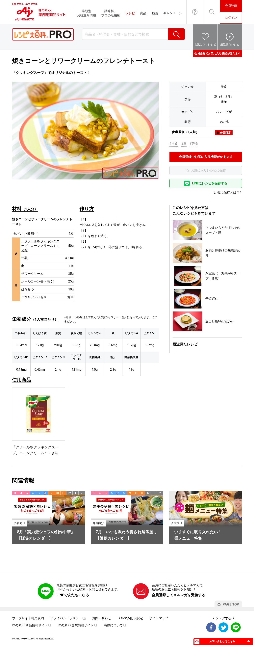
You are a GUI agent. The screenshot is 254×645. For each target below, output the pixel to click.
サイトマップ (158, 618)
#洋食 (194, 144)
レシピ (130, 13)
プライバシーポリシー (66, 618)
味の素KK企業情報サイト (76, 625)
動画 (155, 13)
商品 (143, 13)
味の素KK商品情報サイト (30, 625)
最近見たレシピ (229, 44)
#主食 (173, 144)
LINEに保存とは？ (227, 192)
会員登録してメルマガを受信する (178, 595)
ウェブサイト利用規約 (28, 618)
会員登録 (231, 6)
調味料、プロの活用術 (110, 13)
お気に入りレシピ (205, 44)
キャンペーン (172, 13)
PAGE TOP (231, 604)
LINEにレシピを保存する (209, 183)
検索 (176, 34)
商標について (113, 625)
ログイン (231, 17)
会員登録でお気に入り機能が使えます (217, 53)
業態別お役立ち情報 (86, 13)
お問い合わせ (195, 12)
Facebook (211, 627)
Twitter (223, 627)
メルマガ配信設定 (130, 618)
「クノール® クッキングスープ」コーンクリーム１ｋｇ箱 (40, 245)
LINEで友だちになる (73, 595)
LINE (236, 627)
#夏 (184, 144)
